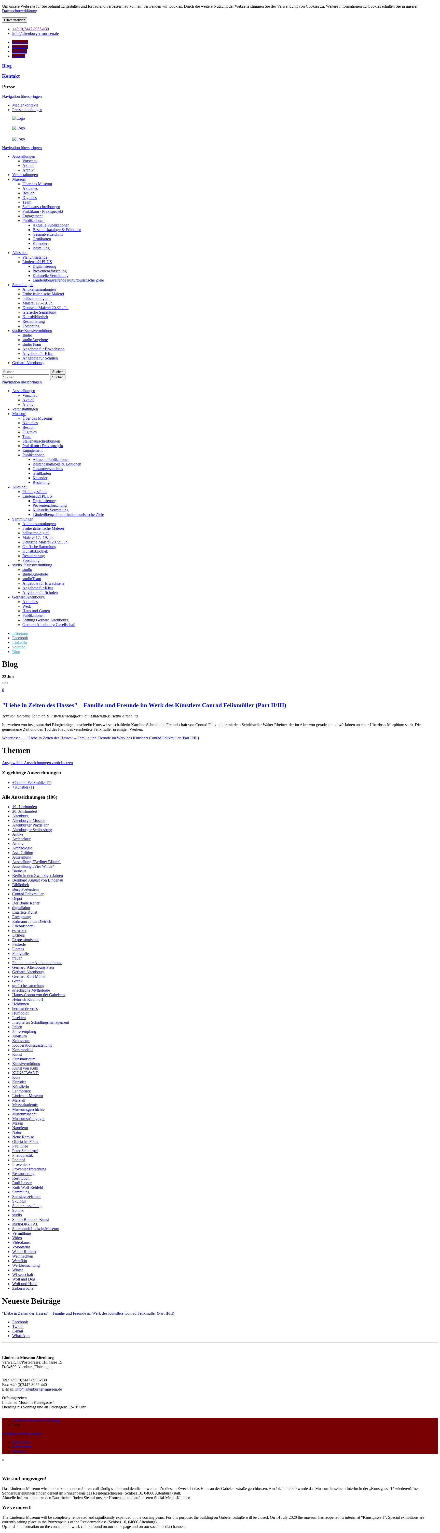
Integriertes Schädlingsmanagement (40, 1022)
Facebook (20, 1322)
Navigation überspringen (22, 96)
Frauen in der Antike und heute (37, 963)
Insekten (19, 1018)
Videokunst (21, 1242)
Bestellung (41, 482)
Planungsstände (34, 491)
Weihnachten (22, 1256)
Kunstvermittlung (26, 1063)
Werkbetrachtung (26, 1265)
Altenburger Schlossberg (32, 830)
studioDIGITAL (25, 1224)
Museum (19, 413)
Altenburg (20, 816)
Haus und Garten (36, 611)
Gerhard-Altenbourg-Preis (33, 967)
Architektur (21, 839)
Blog (7, 66)
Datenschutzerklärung (19, 11)
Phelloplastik (22, 1155)
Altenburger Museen (28, 820)
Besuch (28, 427)
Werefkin (19, 1261)
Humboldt (20, 1013)
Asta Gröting (22, 852)
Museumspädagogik (28, 1118)
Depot (17, 898)
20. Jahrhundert (24, 811)
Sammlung (21, 1192)
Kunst (17, 1054)
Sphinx (18, 1210)
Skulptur (19, 1201)
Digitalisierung (44, 501)
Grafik (17, 981)
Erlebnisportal (23, 926)
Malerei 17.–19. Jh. (37, 537)
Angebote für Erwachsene (43, 583)
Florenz (18, 949)
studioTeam (31, 579)
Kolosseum (21, 1040)
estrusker (19, 930)
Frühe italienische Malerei (43, 528)
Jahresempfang (24, 1031)
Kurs (16, 1077)
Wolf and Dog (23, 1279)
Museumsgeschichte (28, 1109)
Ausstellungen (23, 391)
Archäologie (22, 848)
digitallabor (21, 907)
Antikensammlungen (39, 524)
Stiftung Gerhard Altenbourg (45, 620)
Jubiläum (19, 1036)
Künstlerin (20, 1086)
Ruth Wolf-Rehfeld (27, 1187)
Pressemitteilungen (27, 110)
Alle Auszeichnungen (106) (29, 797)
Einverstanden (14, 20)
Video (17, 1238)
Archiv (28, 404)
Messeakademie (25, 1105)
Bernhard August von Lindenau (37, 880)
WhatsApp (21, 1336)
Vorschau (29, 395)
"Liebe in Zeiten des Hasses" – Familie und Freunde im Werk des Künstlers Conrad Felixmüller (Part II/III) (144, 705)
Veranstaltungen (25, 409)
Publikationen (33, 455)
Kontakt (11, 76)
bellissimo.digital (35, 533)
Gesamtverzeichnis (48, 468)
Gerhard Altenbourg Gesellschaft (48, 624)
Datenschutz (22, 1447)
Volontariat (21, 1247)
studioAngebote (35, 574)
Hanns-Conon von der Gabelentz (38, 995)
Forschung (30, 560)
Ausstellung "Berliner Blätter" (36, 862)
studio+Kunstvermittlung (32, 565)
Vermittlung (21, 1233)
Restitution (21, 1178)
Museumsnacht (24, 1114)
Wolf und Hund (24, 1284)
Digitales (29, 432)
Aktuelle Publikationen (51, 459)
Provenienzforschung (50, 505)
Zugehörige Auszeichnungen (31, 772)
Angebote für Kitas (37, 588)
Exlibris (18, 935)
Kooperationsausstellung (32, 1045)
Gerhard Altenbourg (28, 597)
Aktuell (28, 400)
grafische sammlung (28, 985)
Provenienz (21, 1164)
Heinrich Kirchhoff (27, 999)
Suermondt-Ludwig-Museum (35, 1229)
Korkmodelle (22, 1050)
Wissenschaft (22, 1274)
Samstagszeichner (26, 1196)
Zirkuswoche (22, 1288)
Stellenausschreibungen (41, 441)
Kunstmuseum (23, 1059)
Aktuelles (30, 423)
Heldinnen (20, 1004)
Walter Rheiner (24, 1251)
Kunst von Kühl (25, 1068)
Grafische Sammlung (39, 546)
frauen (17, 958)
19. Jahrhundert (24, 807)
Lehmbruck (21, 1091)
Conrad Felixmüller (28, 894)
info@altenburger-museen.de (38, 1389)
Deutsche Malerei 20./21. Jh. (45, 542)
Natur (16, 1132)
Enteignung (21, 917)
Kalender (40, 478)
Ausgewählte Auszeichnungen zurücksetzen (37, 763)
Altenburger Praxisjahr (30, 825)
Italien (17, 1027)
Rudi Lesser (22, 1183)
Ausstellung (21, 857)
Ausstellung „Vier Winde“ (33, 866)
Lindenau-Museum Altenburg (36, 1420)
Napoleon (20, 1128)
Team (26, 436)
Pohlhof (18, 1160)
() (31, 782)
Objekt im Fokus (25, 1141)
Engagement (32, 450)
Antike (17, 834)
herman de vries (25, 1008)
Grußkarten (42, 473)
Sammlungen (22, 519)
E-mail (17, 1331)
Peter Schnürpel (25, 1151)
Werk (26, 606)
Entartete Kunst (24, 912)
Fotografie (20, 953)
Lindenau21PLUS (37, 496)
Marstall (18, 1100)
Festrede (19, 944)
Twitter (18, 1326)
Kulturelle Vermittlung (50, 510)
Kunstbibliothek (35, 551)
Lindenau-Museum (27, 1096)
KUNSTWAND (25, 1073)
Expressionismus (25, 940)
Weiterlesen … (100, 738)
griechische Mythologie (31, 990)
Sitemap (18, 1451)
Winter (17, 1270)
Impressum (21, 1442)
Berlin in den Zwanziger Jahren (37, 875)
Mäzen (17, 1123)
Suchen (57, 372)
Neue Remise (23, 1137)
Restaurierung (33, 556)
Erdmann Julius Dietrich (31, 921)
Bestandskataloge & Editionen (57, 464)
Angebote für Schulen (40, 592)
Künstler (19, 1082)
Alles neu (20, 487)
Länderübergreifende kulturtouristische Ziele (68, 514)
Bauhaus (19, 871)
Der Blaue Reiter (25, 903)
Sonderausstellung (27, 1206)
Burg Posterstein (25, 889)
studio (27, 569)
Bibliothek (20, 885)
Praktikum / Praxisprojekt (42, 446)
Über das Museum (37, 418)
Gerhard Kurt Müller (29, 976)
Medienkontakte (25, 105)
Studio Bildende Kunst (30, 1219)
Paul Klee (20, 1146)
